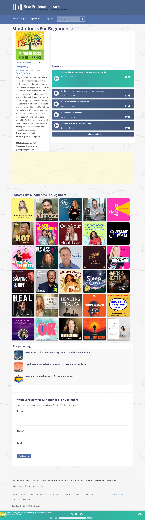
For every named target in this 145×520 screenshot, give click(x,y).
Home (14, 494)
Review (20, 411)
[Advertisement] (93, 48)
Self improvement (33, 70)
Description (21, 66)
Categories (48, 18)
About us (41, 494)
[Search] (82, 19)
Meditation (20, 70)
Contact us (53, 494)
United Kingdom (117, 494)
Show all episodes (95, 134)
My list (37, 19)
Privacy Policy (89, 494)
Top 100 (24, 18)
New (23, 494)
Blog (31, 494)
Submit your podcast (71, 494)
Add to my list (24, 62)
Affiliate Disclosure (22, 499)
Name (20, 431)
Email (20, 443)
